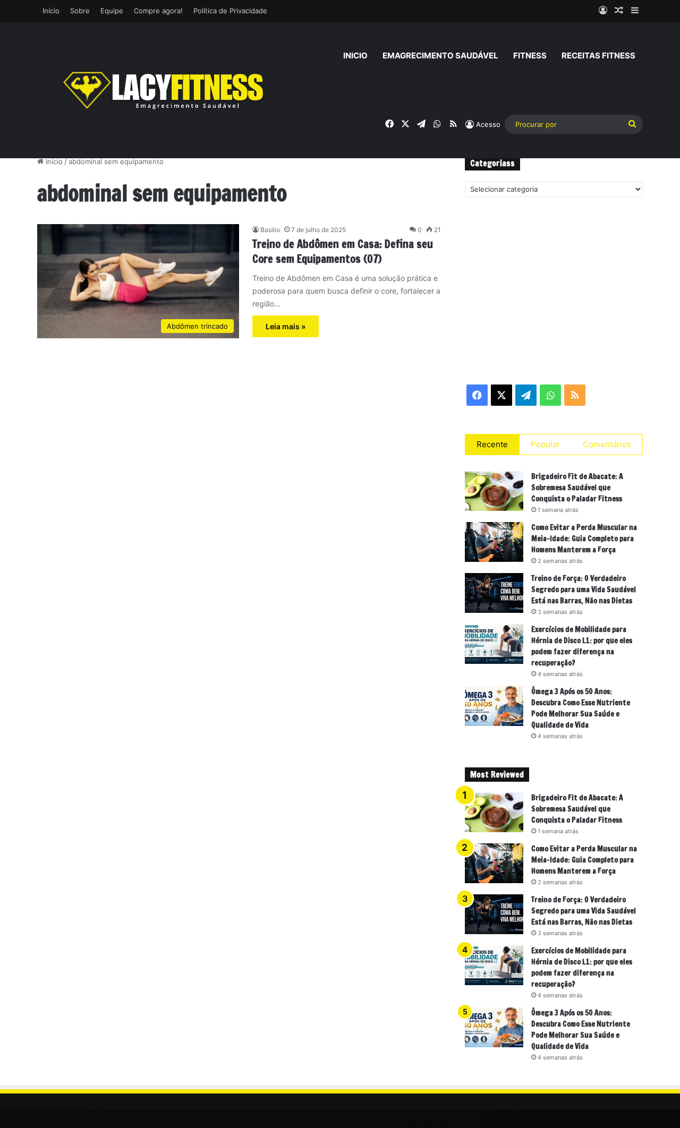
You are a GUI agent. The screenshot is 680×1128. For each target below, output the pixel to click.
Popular (545, 444)
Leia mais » (285, 326)
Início (51, 10)
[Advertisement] (554, 290)
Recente (492, 444)
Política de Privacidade (230, 10)
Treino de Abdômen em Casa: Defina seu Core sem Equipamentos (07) (342, 251)
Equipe (111, 10)
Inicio (355, 55)
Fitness (530, 55)
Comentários (607, 444)
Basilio (270, 230)
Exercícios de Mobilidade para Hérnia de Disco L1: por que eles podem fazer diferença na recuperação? (581, 646)
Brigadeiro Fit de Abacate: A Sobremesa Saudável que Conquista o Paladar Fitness (577, 487)
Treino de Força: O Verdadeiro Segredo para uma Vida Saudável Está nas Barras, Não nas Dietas (583, 589)
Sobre (80, 10)
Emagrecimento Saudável (440, 55)
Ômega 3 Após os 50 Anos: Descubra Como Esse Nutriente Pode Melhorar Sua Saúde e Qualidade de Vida (580, 708)
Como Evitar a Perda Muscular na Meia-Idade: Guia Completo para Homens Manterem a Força (584, 538)
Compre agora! (158, 10)
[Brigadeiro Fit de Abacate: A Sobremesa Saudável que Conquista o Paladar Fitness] (494, 491)
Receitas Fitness (598, 55)
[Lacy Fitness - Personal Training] (164, 90)
